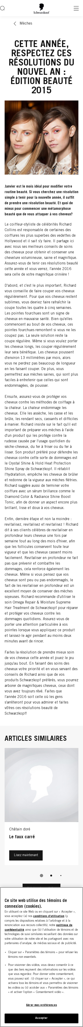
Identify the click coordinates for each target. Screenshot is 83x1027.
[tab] (41, 875)
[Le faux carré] (41, 807)
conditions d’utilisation (48, 916)
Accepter (41, 1018)
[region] (41, 957)
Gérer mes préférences (41, 1005)
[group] (41, 816)
